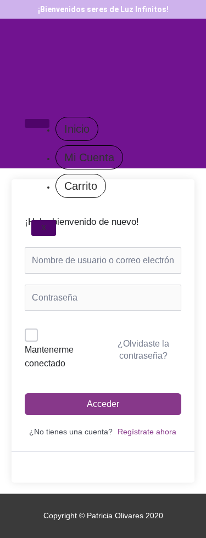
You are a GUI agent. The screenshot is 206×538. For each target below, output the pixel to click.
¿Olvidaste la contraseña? (143, 349)
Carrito (80, 186)
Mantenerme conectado (49, 357)
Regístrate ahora (147, 432)
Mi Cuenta (89, 157)
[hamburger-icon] (37, 123)
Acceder (103, 404)
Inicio (77, 129)
